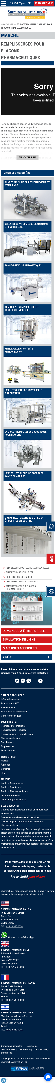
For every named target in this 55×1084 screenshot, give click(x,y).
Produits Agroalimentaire (13, 799)
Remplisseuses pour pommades (22, 581)
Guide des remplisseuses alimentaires (20, 817)
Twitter (28, 681)
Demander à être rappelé (24, 631)
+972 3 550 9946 (14, 1029)
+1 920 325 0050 (14, 926)
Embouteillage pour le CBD (19, 572)
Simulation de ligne (19, 639)
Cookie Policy (25, 1049)
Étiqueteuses (7, 746)
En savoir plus (27, 157)
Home (4, 24)
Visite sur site (8, 707)
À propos (5, 764)
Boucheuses (7, 742)
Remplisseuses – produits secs (17, 734)
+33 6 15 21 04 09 (15, 1000)
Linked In (17, 681)
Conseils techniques (11, 715)
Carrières (5, 769)
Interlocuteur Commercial (14, 711)
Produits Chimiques (11, 787)
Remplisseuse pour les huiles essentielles (27, 568)
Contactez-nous (44, 3)
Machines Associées (20, 648)
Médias (4, 760)
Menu (3, 3)
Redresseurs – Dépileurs (13, 726)
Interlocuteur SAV (10, 703)
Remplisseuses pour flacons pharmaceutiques (21, 588)
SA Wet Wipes (17, 3)
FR (29, 3)
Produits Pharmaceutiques (14, 791)
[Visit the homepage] (27, 13)
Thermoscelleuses (10, 738)
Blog (3, 773)
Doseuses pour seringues (19, 577)
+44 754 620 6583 (15, 967)
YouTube (40, 681)
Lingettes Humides (10, 795)
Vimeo (34, 681)
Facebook (23, 681)
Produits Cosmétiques (12, 783)
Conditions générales (11, 1046)
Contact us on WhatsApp (21, 937)
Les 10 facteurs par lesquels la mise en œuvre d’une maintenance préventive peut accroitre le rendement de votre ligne (27, 843)
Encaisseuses (8, 750)
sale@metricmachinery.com (34, 870)
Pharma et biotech (18, 24)
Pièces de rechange (11, 699)
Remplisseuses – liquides (13, 730)
